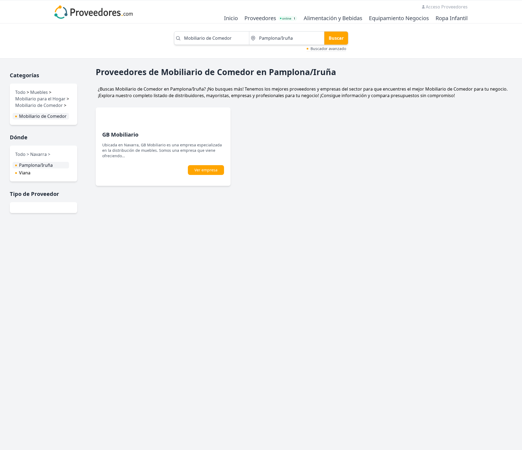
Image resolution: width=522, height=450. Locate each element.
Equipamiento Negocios (399, 18)
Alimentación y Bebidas (333, 18)
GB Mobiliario (120, 134)
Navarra (39, 154)
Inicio (231, 18)
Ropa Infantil (452, 18)
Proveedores (260, 18)
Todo (20, 92)
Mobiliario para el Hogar (40, 99)
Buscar (336, 38)
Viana (24, 173)
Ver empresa (205, 169)
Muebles (39, 92)
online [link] (288, 18)
